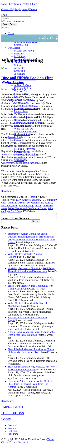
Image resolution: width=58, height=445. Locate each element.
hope (14, 205)
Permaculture (21, 111)
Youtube (12, 428)
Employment (21, 9)
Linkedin (12, 431)
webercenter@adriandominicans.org (19, 162)
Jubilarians (19, 73)
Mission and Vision (24, 50)
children (36, 199)
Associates (19, 68)
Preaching (19, 53)
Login (4, 14)
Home (11, 33)
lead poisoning (26, 205)
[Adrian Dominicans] (12, 21)
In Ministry (19, 56)
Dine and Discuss (28, 106)
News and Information (25, 131)
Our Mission (14, 47)
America (26, 199)
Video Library (30, 4)
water (4, 208)
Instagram (13, 433)
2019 (18, 199)
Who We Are (21, 91)
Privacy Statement (18, 442)
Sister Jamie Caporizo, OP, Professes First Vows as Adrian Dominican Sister (32, 368)
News (4, 4)
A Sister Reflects (22, 85)
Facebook (13, 425)
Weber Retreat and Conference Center (27, 208)
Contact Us (7, 9)
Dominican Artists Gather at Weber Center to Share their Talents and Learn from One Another (30, 384)
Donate (33, 9)
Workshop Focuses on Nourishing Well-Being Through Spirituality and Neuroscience (31, 270)
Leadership (19, 70)
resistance (48, 205)
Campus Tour (21, 44)
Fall (3, 205)
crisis (3, 202)
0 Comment (49, 199)
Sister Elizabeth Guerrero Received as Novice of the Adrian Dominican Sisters (31, 351)
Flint (8, 205)
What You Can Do (23, 128)
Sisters (17, 65)
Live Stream (15, 4)
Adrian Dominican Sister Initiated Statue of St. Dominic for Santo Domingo (31, 333)
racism (38, 205)
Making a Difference (24, 148)
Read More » (8, 191)
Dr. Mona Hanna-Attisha (39, 202)
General (32, 196)
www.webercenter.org (12, 154)
